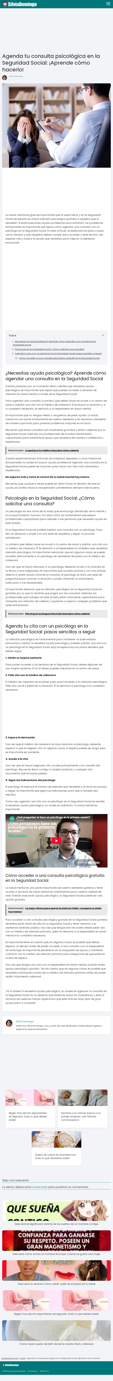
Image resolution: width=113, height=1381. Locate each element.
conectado (40, 1187)
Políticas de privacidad (13, 1371)
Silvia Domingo (16, 76)
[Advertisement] (56, 31)
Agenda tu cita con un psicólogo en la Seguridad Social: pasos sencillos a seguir (58, 353)
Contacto (32, 1371)
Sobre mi (44, 1371)
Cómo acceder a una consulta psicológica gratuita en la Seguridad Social (59, 358)
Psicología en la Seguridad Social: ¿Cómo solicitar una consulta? (49, 349)
